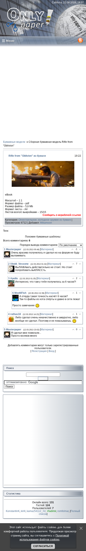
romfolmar (63, 511)
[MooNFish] (15, 298)
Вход (51, 351)
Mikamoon (46, 222)
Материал (47, 249)
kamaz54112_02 (36, 511)
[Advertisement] (43, 92)
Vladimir (51, 511)
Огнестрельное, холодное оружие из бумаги (45, 219)
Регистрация (39, 351)
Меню (10, 40)
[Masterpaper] (7, 254)
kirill (23, 511)
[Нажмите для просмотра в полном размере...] (43, 185)
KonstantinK (13, 511)
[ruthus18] (11, 319)
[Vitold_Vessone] (11, 269)
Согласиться (43, 546)
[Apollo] (11, 283)
